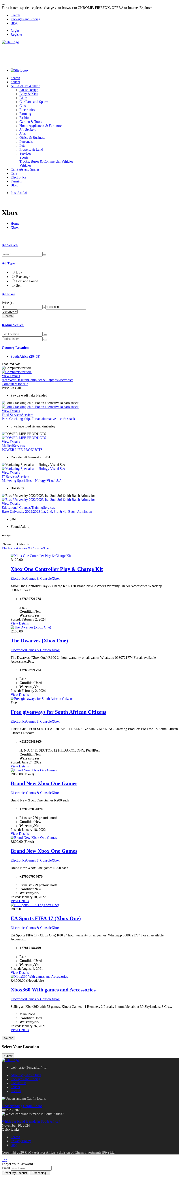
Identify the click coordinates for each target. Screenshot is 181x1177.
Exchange (23, 277)
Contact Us (18, 1083)
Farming (25, 114)
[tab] (90, 245)
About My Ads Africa (26, 1075)
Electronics (27, 110)
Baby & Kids (28, 94)
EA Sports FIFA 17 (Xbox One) (46, 918)
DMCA (16, 1091)
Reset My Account (15, 1173)
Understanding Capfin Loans (22, 1106)
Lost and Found (27, 281)
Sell (18, 285)
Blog (14, 23)
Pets (22, 145)
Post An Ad (19, 193)
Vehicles (25, 165)
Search (15, 15)
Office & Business (32, 137)
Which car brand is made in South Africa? (31, 1121)
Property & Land (31, 149)
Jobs (22, 133)
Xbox (15, 227)
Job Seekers (27, 129)
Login (15, 30)
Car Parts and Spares (33, 102)
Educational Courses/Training (22, 507)
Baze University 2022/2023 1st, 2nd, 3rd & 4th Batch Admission (47, 511)
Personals (26, 141)
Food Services (12, 415)
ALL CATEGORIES (25, 86)
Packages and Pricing (25, 19)
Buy (19, 272)
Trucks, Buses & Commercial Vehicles (46, 161)
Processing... (40, 1173)
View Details (11, 376)
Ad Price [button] (8, 294)
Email (6, 1168)
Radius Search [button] (13, 325)
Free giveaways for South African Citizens (58, 712)
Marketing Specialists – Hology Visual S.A (32, 480)
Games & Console (30, 548)
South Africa (25, 356)
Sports (23, 157)
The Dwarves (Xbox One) (39, 641)
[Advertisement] (82, 54)
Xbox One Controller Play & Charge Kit (57, 569)
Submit (8, 1055)
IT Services (10, 476)
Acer (5, 380)
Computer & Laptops (43, 380)
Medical (7, 446)
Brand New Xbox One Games (44, 783)
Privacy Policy (21, 1141)
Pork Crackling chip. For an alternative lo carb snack (38, 419)
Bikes (23, 98)
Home (15, 223)
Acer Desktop (18, 380)
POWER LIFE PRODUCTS (22, 450)
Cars (22, 106)
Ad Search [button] (10, 245)
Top (4, 1160)
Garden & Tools (30, 121)
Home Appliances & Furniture (40, 125)
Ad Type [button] (8, 263)
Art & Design (28, 90)
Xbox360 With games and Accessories (53, 990)
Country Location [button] (15, 347)
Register (16, 34)
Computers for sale (15, 384)
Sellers (15, 82)
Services (25, 153)
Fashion (24, 118)
